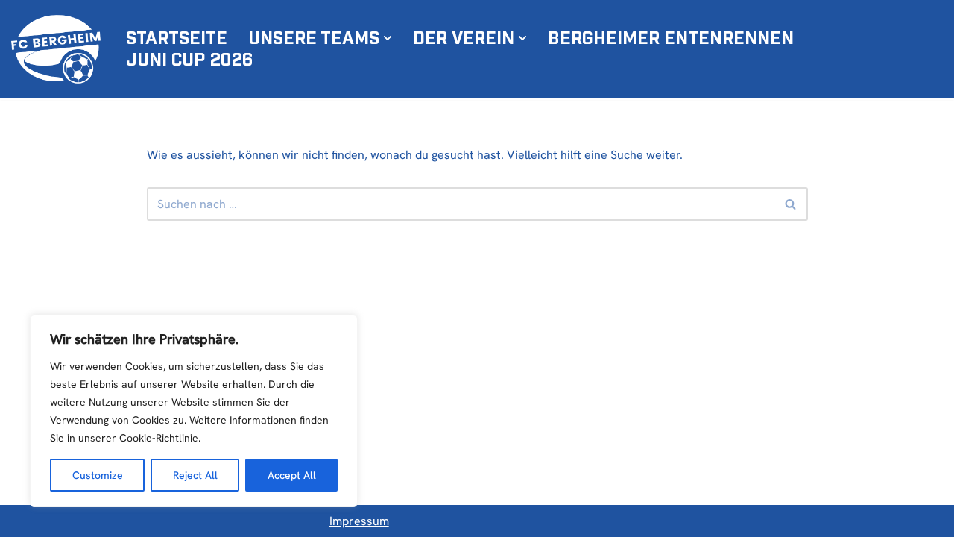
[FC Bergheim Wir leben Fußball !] (56, 49)
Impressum (359, 521)
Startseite (176, 39)
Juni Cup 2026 (189, 60)
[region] (194, 411)
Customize (97, 475)
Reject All (195, 475)
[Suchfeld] (791, 204)
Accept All (292, 475)
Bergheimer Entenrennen (671, 39)
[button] (387, 38)
